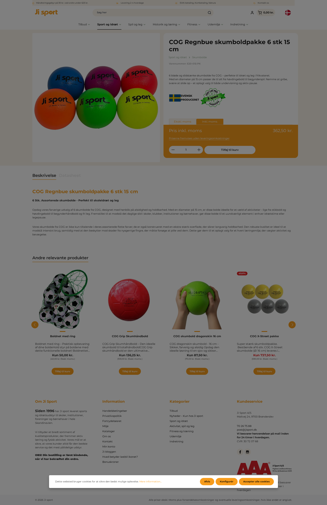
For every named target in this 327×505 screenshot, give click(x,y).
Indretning (176, 441)
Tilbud (174, 410)
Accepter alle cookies (256, 481)
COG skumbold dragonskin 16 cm (197, 336)
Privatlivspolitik (112, 416)
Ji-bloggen (109, 451)
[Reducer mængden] (173, 150)
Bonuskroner (110, 461)
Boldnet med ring (62, 336)
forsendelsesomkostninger (198, 499)
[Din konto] (252, 12)
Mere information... (150, 481)
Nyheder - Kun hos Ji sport (186, 416)
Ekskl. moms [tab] (182, 121)
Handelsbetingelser (114, 410)
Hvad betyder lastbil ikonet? (120, 456)
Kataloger (108, 431)
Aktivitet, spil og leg (182, 426)
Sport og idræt (179, 421)
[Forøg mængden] (199, 150)
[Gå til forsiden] (46, 12)
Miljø (105, 426)
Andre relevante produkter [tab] (60, 257)
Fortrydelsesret (111, 421)
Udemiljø (175, 436)
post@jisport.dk (247, 429)
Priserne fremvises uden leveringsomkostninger (199, 138)
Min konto (108, 446)
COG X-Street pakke (264, 336)
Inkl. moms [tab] (209, 121)
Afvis (207, 481)
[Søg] (210, 12)
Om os (106, 436)
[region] (96, 97)
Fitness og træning (181, 431)
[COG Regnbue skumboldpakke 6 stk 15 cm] (96, 97)
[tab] (44, 176)
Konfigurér (226, 481)
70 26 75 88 (244, 426)
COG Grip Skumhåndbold (130, 336)
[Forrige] (34, 324)
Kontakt (107, 441)
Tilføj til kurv (230, 149)
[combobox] (149, 12)
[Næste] (292, 324)
